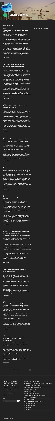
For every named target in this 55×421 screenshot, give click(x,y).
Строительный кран (6, 394)
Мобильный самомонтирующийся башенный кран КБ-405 (34, 401)
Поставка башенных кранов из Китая (16, 139)
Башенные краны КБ (27, 407)
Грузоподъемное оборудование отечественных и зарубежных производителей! (14, 66)
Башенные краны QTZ (27, 409)
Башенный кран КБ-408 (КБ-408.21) (30, 403)
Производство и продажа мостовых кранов (15, 31)
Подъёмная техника (7, 390)
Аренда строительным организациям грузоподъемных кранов (16, 232)
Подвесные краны (13, 389)
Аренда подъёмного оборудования (15, 303)
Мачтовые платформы (7, 387)
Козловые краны (18, 14)
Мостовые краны (16, 387)
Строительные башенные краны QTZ (30, 397)
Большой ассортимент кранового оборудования (32, 385)
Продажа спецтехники (16, 390)
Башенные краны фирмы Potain (29, 405)
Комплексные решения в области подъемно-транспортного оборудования (14, 338)
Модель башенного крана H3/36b (29, 399)
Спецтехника (12, 392)
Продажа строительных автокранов (15, 168)
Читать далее (6, 57)
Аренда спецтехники (13, 381)
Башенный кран (6, 383)
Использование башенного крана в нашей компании (15, 270)
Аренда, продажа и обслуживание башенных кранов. (15, 106)
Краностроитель (13, 385)
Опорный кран (6, 389)
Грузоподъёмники (13, 383)
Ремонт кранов (6, 392)
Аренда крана (5, 381)
